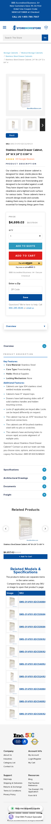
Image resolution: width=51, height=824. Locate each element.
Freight (7, 494)
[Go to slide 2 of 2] (42, 124)
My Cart (31, 762)
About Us (8, 755)
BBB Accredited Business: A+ (25, 2)
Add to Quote (25, 246)
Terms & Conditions (12, 790)
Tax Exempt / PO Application (35, 790)
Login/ (31, 759)
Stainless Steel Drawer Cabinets (19, 56)
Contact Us (8, 766)
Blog (30, 779)
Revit (11, 135)
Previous (25, 528)
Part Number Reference (33, 784)
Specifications (11, 469)
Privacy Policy (10, 794)
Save (25, 297)
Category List (9, 762)
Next (45, 528)
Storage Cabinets (11, 53)
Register (37, 759)
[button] (25, 264)
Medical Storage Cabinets (32, 53)
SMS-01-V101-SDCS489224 (34, 664)
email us (30, 308)
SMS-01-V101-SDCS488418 (33, 689)
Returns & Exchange (13, 787)
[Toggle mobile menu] (4, 27)
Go (45, 38)
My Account (33, 755)
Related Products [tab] (26, 510)
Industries (8, 759)
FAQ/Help (8, 779)
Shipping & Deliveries (13, 783)
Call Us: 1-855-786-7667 (25, 17)
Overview (9, 346)
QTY (11, 230)
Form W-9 (32, 795)
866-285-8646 (16, 308)
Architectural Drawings (16, 478)
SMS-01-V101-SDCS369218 (33, 714)
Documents (10, 486)
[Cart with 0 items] (46, 27)
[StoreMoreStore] (26, 28)
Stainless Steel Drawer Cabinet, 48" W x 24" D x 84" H (24, 544)
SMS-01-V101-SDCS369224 (33, 651)
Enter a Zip (14, 283)
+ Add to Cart (25, 556)
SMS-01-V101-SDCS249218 (33, 676)
